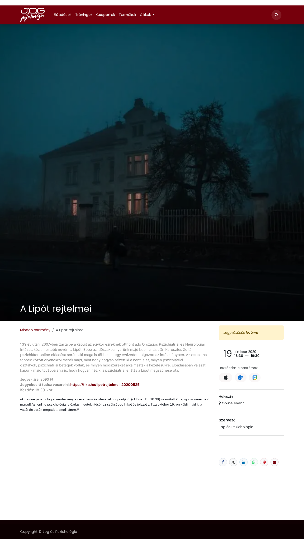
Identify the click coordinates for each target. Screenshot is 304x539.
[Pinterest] (264, 462)
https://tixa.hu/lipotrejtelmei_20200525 (105, 384)
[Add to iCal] (225, 377)
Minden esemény (35, 329)
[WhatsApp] (254, 462)
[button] (276, 15)
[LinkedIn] (243, 462)
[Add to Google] (255, 377)
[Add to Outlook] (240, 377)
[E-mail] (275, 462)
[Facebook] (223, 462)
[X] (233, 462)
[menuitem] (62, 14)
